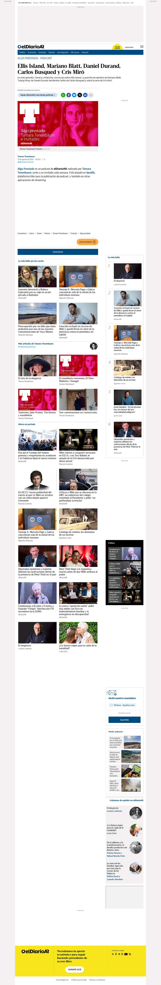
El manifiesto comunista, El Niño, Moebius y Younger (76, 380)
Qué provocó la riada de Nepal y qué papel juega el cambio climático (115, 757)
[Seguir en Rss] (130, 954)
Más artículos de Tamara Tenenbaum (35, 343)
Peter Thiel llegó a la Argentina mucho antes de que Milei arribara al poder (78, 571)
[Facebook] (68, 95)
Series (39, 233)
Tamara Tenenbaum (26, 156)
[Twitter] (79, 95)
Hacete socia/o (117, 47)
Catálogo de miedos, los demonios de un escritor (77, 533)
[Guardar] (91, 95)
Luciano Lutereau (110, 3)
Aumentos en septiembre (79, 3)
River (132, 3)
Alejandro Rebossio (66, 298)
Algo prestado (85, 233)
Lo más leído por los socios (31, 261)
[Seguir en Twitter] (113, 954)
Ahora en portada (26, 424)
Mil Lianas (75, 52)
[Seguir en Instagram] (122, 954)
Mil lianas (118, 3)
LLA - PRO (49, 3)
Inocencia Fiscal (100, 3)
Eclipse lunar (126, 3)
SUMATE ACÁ (74, 969)
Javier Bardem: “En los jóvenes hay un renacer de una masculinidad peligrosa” (127, 409)
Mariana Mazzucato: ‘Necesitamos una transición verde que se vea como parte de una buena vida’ (115, 771)
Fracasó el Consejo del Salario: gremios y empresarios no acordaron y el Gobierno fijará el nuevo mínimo (37, 455)
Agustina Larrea (65, 538)
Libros (31, 233)
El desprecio (24, 645)
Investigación (62, 52)
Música (47, 233)
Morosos (35, 3)
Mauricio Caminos (66, 464)
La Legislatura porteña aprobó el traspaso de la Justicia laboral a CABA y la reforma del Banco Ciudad (114, 582)
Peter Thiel (43, 3)
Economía (32, 52)
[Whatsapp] (63, 95)
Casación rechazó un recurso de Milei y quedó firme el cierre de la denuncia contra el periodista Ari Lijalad (76, 330)
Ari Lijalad (68, 3)
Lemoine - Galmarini (59, 3)
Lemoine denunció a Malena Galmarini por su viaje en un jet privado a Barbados (34, 292)
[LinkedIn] (85, 95)
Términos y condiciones (97, 980)
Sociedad (42, 52)
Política (22, 52)
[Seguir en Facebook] (116, 954)
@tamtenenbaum (26, 162)
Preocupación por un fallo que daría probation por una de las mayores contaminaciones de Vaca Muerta (37, 329)
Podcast (85, 52)
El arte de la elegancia (29, 378)
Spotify (90, 172)
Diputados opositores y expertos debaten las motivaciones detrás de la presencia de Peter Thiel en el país (37, 571)
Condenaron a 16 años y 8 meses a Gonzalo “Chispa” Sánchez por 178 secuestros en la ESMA (36, 608)
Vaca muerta (91, 3)
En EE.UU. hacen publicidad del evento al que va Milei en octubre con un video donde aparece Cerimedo (35, 496)
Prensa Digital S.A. (62, 980)
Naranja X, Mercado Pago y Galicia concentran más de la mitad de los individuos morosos (77, 292)
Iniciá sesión (129, 47)
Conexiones (22, 233)
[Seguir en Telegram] (119, 954)
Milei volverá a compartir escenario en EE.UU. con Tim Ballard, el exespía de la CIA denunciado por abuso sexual (77, 456)
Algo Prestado (26, 168)
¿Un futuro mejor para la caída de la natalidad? (78, 647)
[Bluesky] (74, 95)
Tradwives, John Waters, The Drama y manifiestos (37, 414)
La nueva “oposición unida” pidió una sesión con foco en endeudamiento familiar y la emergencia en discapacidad (76, 610)
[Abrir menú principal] (141, 47)
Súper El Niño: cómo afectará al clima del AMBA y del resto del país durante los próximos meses (115, 785)
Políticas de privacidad (79, 980)
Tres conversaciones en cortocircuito (78, 412)
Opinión (51, 52)
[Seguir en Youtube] (126, 954)
